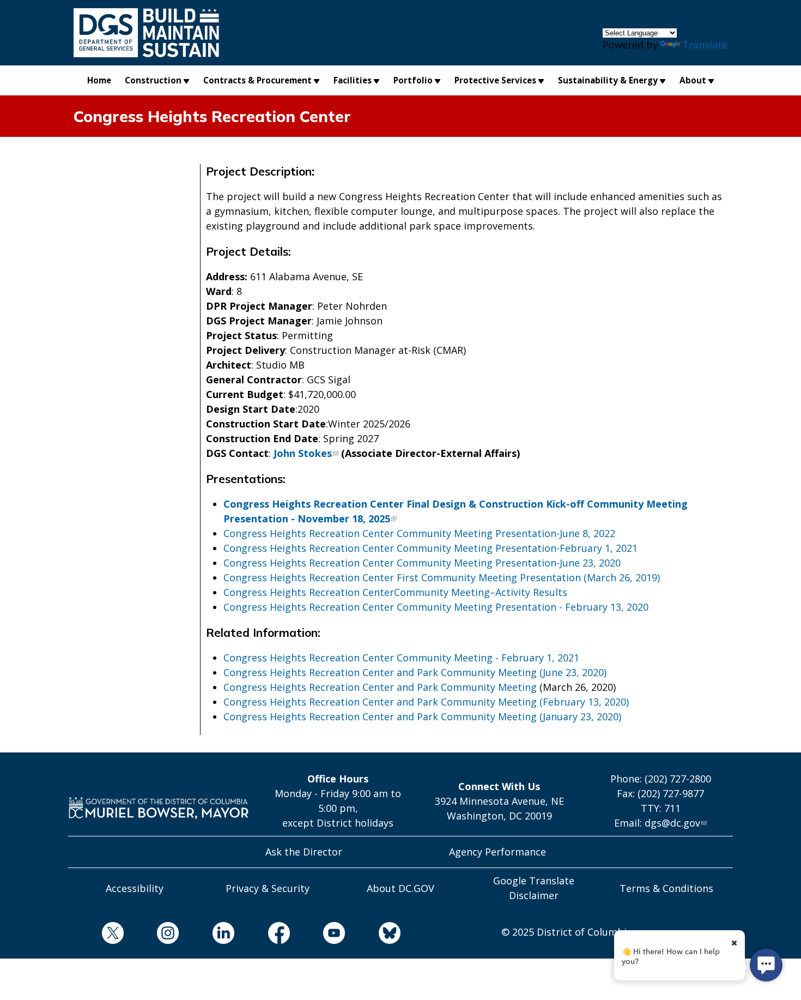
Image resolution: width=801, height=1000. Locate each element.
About (692, 80)
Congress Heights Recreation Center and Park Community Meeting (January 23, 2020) (422, 716)
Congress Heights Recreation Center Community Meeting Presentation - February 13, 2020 (435, 606)
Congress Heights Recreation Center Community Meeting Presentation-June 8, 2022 (419, 533)
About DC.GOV (400, 888)
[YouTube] (317, 935)
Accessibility (134, 888)
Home (99, 80)
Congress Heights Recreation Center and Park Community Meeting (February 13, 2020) (426, 701)
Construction (153, 80)
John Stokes (303, 453)
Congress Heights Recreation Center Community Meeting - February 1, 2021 (401, 657)
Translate (704, 44)
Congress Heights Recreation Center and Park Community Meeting (380, 687)
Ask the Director (303, 851)
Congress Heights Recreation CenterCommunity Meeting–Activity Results (395, 592)
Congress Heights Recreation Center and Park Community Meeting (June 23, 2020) (414, 672)
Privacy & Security (268, 888)
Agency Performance (497, 851)
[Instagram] (151, 935)
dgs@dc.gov (672, 822)
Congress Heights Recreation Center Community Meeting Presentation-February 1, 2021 (430, 548)
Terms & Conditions (666, 888)
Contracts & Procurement (257, 80)
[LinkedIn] (206, 935)
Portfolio (413, 80)
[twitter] (96, 935)
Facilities (352, 80)
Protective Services (495, 80)
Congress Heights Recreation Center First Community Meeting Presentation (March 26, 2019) (441, 577)
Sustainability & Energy (608, 80)
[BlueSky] (372, 935)
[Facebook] (262, 935)
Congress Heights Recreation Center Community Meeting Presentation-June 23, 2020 (422, 562)
